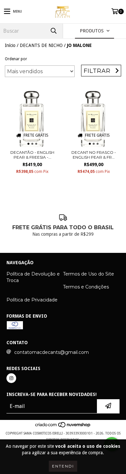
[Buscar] (53, 31)
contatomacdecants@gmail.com (51, 352)
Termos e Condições (86, 287)
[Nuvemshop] (63, 427)
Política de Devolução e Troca (33, 277)
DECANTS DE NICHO (41, 45)
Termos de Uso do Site (88, 274)
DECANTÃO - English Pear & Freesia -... (32, 155)
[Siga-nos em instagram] (11, 378)
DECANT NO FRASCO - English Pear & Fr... (93, 155)
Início (10, 45)
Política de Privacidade (32, 300)
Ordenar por (16, 59)
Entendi (63, 466)
